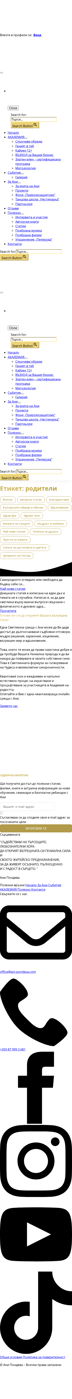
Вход (37, 35)
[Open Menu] (1, 72)
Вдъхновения (60, 507)
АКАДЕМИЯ (16, 137)
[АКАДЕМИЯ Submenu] (25, 138)
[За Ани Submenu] (19, 182)
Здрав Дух (9, 515)
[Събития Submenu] (22, 173)
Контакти (15, 244)
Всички (7, 499)
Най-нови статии (14, 531)
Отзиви (13, 208)
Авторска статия (31, 499)
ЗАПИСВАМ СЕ (36, 828)
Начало (13, 133)
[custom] (36, 1353)
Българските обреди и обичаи (23, 507)
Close (13, 108)
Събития (14, 172)
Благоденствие (59, 499)
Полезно (14, 213)
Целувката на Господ (16, 555)
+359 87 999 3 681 (13, 1049)
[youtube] (36, 1269)
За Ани (13, 182)
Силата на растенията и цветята (24, 547)
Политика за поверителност (44, 1357)
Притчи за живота (15, 539)
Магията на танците (16, 523)
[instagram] (36, 1196)
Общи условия (11, 1357)
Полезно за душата (45, 531)
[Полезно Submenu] (22, 213)
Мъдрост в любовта (50, 523)
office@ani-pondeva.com (18, 972)
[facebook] (36, 1123)
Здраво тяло (32, 515)
